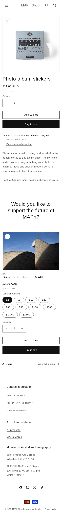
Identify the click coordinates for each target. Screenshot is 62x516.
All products (14, 430)
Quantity (6, 96)
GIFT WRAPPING (16, 410)
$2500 (26, 314)
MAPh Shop (17, 509)
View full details (47, 364)
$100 (35, 307)
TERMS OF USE (16, 395)
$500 (49, 307)
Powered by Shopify (32, 509)
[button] (6, 5)
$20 (44, 299)
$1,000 (10, 314)
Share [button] (9, 364)
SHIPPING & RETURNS (20, 403)
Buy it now (31, 124)
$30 (8, 307)
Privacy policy (51, 509)
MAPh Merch (14, 436)
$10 (31, 299)
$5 (19, 299)
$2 (7, 299)
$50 (21, 307)
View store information (19, 144)
